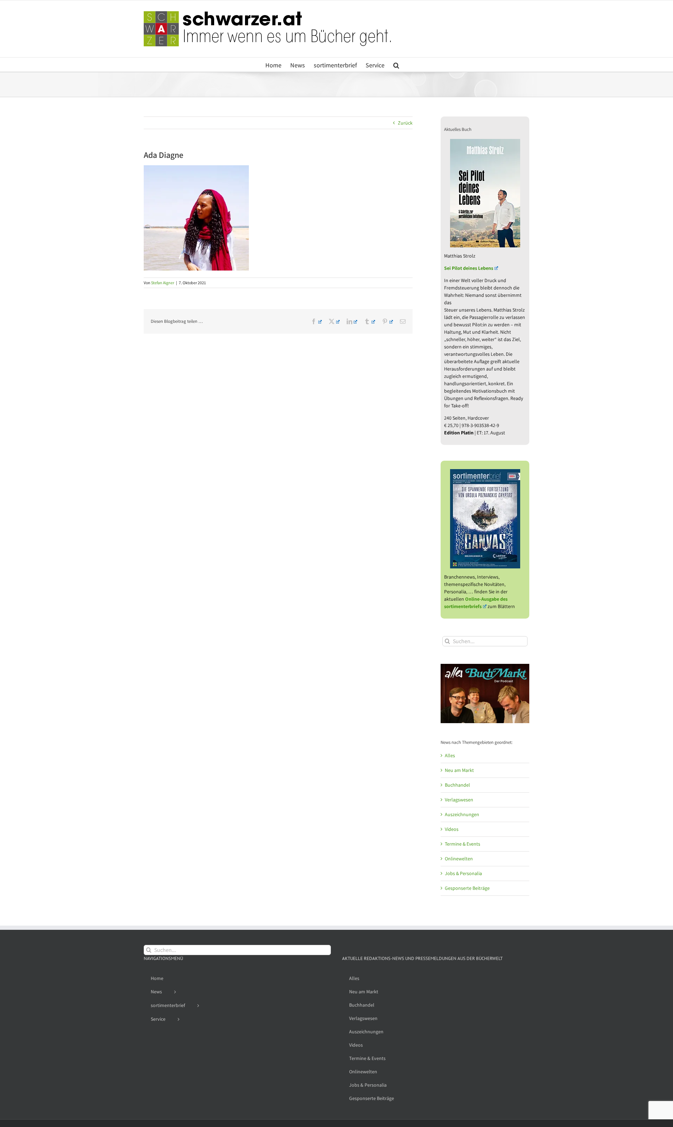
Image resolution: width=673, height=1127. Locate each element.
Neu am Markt (459, 770)
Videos (451, 829)
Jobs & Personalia (463, 873)
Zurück (405, 123)
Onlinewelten (459, 858)
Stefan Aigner (162, 282)
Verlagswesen (459, 799)
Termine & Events (462, 844)
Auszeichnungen (462, 814)
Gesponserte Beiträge (467, 888)
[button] (396, 65)
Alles (450, 755)
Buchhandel (457, 785)
